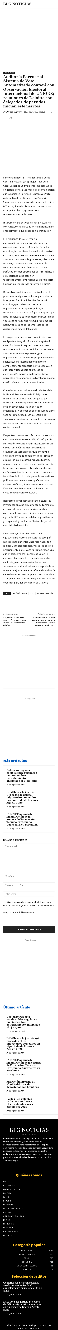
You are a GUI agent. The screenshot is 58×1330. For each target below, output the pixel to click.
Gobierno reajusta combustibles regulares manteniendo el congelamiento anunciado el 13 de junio (21, 775)
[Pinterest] (31, 125)
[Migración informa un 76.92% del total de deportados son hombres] (48, 1086)
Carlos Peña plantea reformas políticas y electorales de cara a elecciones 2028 (19, 1103)
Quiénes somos (29, 1175)
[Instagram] (37, 1166)
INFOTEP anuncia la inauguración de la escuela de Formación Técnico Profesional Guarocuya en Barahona (22, 819)
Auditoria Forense (20, 593)
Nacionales (9, 73)
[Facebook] (16, 125)
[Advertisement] (29, 38)
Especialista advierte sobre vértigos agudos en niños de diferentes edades (14, 621)
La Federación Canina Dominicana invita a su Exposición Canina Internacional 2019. (43, 621)
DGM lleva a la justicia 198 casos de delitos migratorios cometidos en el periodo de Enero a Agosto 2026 (22, 797)
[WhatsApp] (39, 125)
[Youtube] (32, 1166)
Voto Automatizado (45, 593)
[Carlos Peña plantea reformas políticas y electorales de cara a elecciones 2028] (48, 1103)
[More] (46, 125)
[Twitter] (24, 125)
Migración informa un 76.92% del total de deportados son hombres (22, 1084)
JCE (32, 593)
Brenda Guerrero (14, 111)
